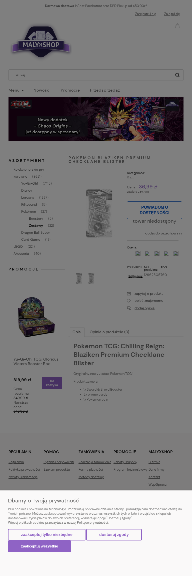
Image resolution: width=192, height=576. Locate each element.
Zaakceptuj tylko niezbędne (46, 534)
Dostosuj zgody (114, 534)
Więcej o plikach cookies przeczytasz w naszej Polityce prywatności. (58, 522)
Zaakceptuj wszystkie (39, 546)
